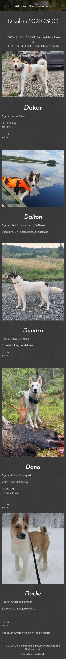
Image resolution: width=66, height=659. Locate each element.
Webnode (40, 654)
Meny (62, 4)
